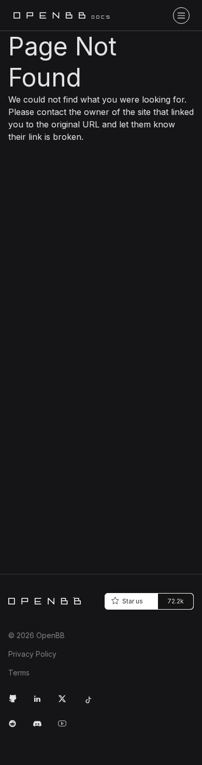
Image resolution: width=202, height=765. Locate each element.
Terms (19, 672)
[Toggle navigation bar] (181, 15)
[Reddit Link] (16, 727)
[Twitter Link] (66, 703)
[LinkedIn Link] (41, 703)
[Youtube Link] (66, 727)
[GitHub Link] (16, 703)
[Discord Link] (41, 727)
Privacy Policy (32, 653)
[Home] (44, 600)
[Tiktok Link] (91, 703)
